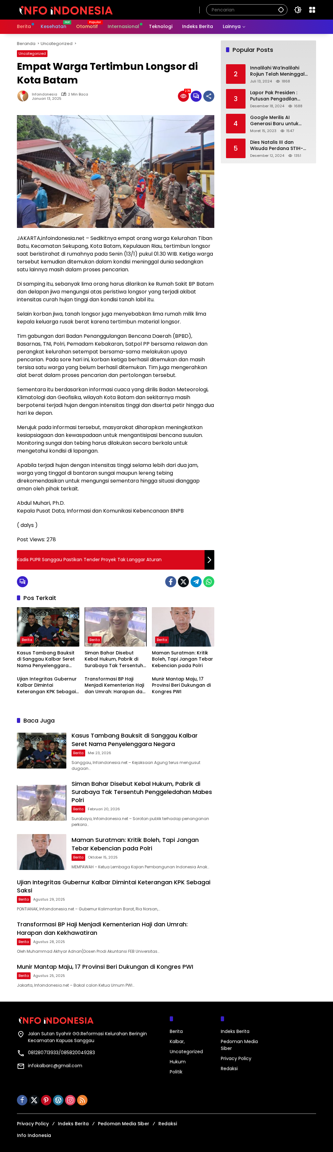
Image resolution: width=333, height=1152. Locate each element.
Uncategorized (32, 53)
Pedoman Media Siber (123, 1123)
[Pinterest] (46, 1100)
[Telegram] (196, 581)
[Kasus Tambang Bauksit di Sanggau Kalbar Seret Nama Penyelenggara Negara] (48, 626)
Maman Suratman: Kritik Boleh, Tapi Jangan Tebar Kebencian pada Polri (182, 659)
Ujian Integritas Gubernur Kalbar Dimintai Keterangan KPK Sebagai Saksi (47, 685)
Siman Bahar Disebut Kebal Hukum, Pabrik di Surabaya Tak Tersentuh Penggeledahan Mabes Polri (114, 659)
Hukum (178, 1061)
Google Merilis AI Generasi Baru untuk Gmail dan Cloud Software (274, 120)
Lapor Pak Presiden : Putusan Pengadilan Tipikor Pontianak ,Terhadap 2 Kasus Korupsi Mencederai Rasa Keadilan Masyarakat (280, 96)
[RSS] (82, 1100)
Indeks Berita (235, 1031)
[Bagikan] (208, 96)
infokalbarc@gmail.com (55, 1065)
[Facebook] (170, 581)
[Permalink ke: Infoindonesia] (24, 96)
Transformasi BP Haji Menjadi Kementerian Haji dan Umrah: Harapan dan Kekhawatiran (115, 685)
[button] (280, 9)
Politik (176, 1072)
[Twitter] (183, 581)
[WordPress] (58, 1100)
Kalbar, (177, 1041)
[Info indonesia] (65, 9)
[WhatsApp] (208, 581)
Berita (27, 639)
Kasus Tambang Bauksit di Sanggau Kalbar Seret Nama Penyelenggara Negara (46, 659)
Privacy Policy (236, 1058)
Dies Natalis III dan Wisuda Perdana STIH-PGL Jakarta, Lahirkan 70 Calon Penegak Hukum (279, 145)
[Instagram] (70, 1100)
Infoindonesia (44, 94)
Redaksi (229, 1068)
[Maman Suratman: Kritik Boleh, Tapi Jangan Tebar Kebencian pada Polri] (183, 626)
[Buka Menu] (312, 10)
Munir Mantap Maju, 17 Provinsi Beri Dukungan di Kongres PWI (181, 685)
